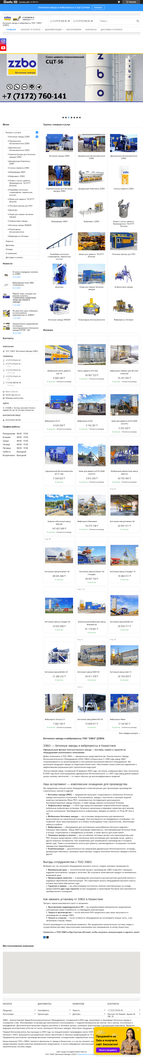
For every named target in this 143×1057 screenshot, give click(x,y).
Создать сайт (24, 2)
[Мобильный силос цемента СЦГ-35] (59, 354)
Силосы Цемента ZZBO (124, 189)
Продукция (7, 1010)
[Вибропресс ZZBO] (91, 208)
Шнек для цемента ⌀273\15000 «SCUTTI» (92, 472)
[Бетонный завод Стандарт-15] (124, 555)
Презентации (43, 1014)
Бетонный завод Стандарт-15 (122, 572)
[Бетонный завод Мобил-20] (124, 605)
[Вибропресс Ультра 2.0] (59, 703)
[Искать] (137, 21)
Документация (53, 29)
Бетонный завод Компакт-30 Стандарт (91, 573)
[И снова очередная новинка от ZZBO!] (6, 274)
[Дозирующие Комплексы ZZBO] (91, 175)
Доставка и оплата (111, 29)
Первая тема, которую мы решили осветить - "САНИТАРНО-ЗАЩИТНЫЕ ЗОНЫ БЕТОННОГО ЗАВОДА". (24, 298)
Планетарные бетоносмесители (91, 320)
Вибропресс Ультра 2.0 (55, 719)
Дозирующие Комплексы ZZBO (91, 189)
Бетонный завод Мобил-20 (121, 622)
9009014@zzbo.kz (13, 395)
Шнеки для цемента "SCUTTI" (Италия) (91, 255)
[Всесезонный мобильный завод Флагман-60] (92, 605)
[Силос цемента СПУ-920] (92, 354)
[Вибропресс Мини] (124, 703)
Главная (11, 29)
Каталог (98, 7)
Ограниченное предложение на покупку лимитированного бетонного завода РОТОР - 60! (26, 327)
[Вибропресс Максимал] (92, 505)
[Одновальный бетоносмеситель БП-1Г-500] (59, 455)
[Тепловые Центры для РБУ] (124, 241)
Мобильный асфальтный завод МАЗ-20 (124, 472)
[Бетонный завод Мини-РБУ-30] (92, 703)
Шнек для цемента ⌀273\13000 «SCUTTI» (124, 422)
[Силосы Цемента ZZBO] (124, 175)
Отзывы (9, 249)
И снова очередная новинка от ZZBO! (25, 273)
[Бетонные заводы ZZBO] (59, 142)
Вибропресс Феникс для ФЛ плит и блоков (124, 372)
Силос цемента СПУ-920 (88, 371)
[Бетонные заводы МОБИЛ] (59, 306)
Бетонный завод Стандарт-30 (57, 622)
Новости (9, 241)
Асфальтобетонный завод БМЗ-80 (59, 522)
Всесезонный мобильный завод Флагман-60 (91, 623)
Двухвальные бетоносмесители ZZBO (123, 157)
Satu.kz (84, 1052)
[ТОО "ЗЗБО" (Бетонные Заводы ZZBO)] (19, 18)
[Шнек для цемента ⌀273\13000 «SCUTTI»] (124, 405)
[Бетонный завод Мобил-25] (59, 656)
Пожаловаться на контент (87, 1054)
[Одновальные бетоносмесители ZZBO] (91, 142)
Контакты (91, 29)
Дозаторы (59, 287)
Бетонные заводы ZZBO (59, 156)
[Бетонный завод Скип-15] (124, 656)
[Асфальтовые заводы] (124, 274)
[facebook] (44, 938)
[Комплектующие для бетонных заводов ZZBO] (59, 175)
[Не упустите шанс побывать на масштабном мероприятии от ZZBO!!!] (6, 313)
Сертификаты (43, 1010)
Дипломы (10, 245)
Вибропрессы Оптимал (123, 320)
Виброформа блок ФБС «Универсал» (23, 284)
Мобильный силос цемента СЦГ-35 (59, 372)
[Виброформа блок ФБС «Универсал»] (6, 285)
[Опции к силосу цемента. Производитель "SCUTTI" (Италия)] (124, 208)
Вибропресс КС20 (85, 421)
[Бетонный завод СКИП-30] (92, 656)
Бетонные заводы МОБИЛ (59, 320)
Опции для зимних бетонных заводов (91, 288)
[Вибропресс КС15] (59, 405)
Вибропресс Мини (117, 719)
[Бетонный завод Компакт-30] (124, 505)
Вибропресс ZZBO (91, 221)
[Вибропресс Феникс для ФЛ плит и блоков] (124, 354)
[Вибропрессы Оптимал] (124, 306)
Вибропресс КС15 (52, 421)
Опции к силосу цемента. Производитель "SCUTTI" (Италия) (123, 223)
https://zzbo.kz (12, 392)
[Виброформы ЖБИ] (59, 208)
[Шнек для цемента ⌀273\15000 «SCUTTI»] (92, 455)
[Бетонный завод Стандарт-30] (59, 605)
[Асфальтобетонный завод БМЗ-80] (59, 505)
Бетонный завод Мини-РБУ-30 (90, 719)
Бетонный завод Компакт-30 (122, 521)
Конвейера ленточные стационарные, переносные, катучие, (59, 256)
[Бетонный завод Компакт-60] (59, 555)
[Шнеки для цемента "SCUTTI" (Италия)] (91, 241)
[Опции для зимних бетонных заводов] (91, 274)
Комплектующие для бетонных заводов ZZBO (59, 190)
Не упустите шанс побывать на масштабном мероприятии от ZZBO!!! (25, 313)
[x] (47, 938)
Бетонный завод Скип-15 (120, 672)
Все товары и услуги (128, 733)
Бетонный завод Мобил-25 (56, 672)
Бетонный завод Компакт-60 (57, 572)
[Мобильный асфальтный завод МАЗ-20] (124, 455)
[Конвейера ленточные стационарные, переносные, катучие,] (59, 241)
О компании (11, 253)
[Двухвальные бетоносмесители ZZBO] (124, 142)
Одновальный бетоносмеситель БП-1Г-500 (59, 472)
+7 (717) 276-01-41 (115, 1010)
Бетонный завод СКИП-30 (88, 672)
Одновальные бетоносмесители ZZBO (91, 157)
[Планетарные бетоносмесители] (91, 306)
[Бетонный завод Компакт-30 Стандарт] (92, 555)
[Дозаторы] (59, 274)
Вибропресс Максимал (87, 521)
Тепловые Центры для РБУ (123, 254)
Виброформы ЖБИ (59, 221)
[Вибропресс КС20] (92, 405)
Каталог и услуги (30, 29)
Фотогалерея (73, 29)
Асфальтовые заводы (124, 287)
